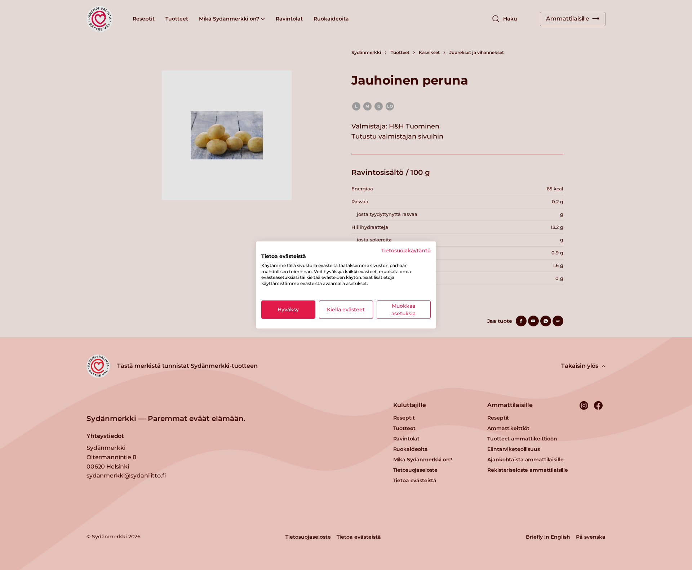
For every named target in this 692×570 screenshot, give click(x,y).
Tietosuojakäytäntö (406, 250)
